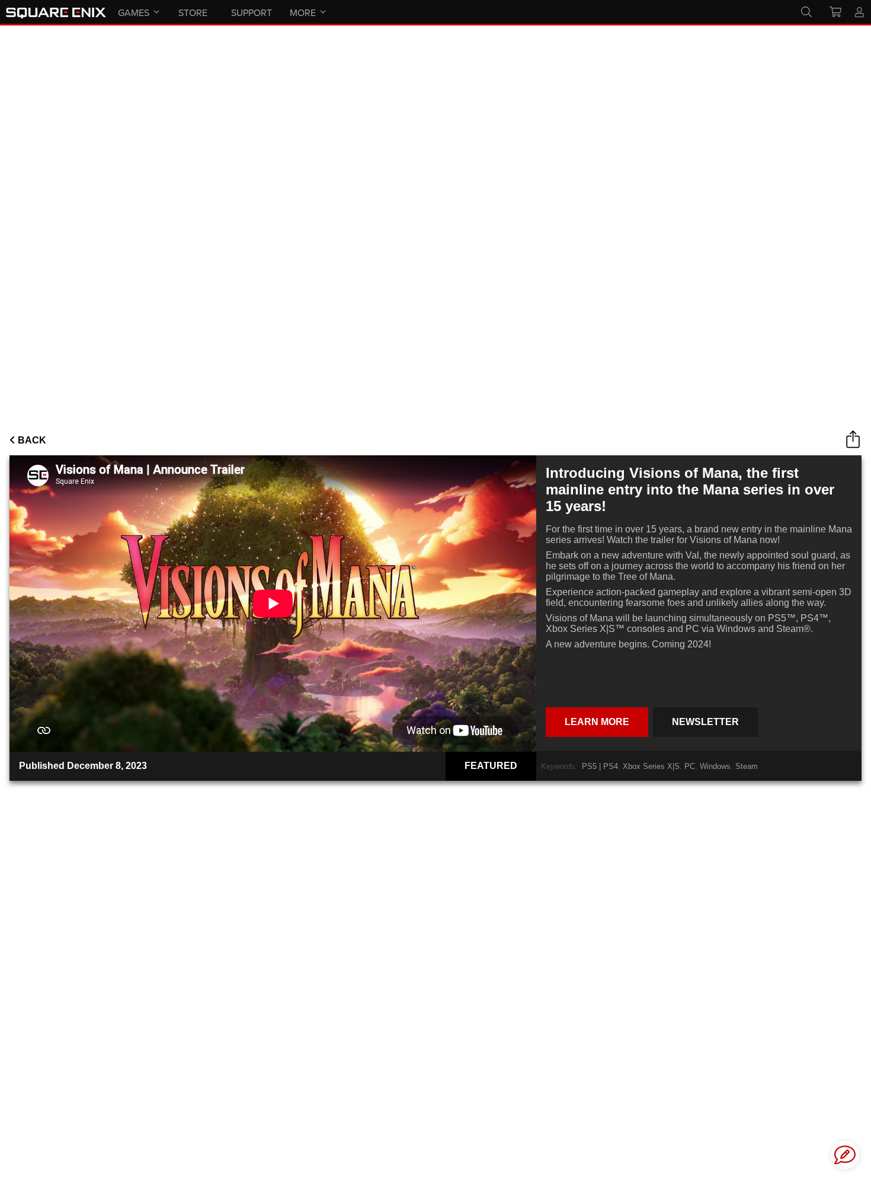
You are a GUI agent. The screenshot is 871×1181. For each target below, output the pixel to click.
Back (30, 440)
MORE (303, 12)
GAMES (133, 12)
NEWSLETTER (705, 722)
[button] (845, 1155)
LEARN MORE (597, 722)
